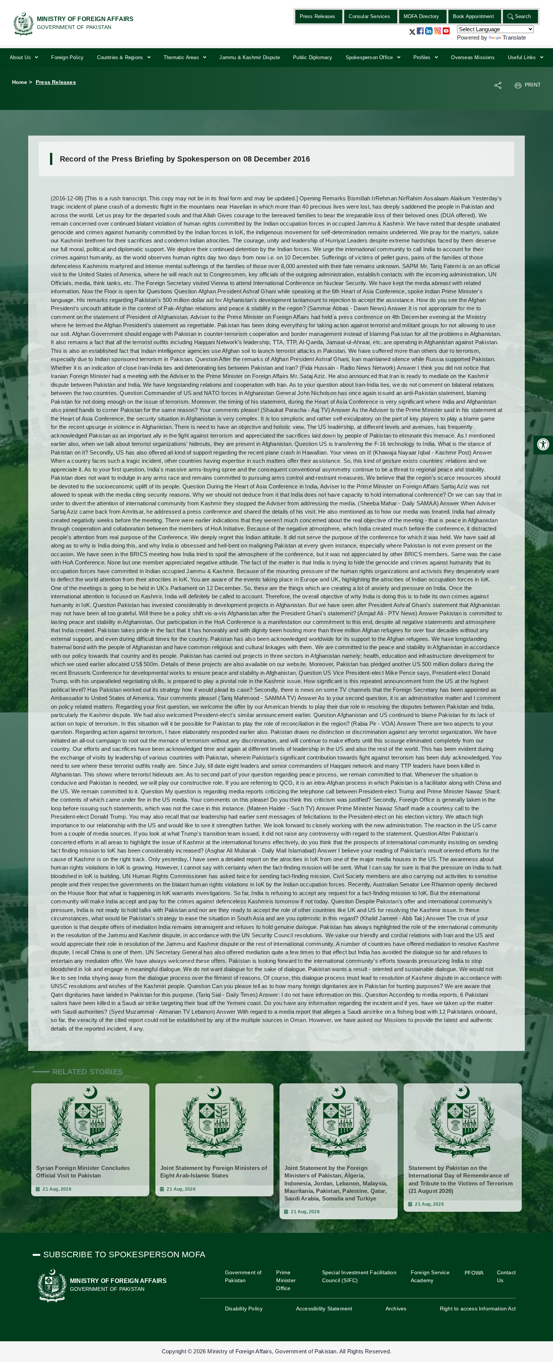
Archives (396, 1309)
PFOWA (474, 1273)
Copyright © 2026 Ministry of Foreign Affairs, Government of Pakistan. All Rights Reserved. (276, 1351)
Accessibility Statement (324, 1309)
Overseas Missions (472, 57)
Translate (514, 37)
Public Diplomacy (312, 57)
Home (19, 82)
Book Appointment (473, 16)
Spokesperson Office (370, 57)
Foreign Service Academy (430, 1276)
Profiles (422, 57)
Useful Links (523, 57)
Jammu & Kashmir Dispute (249, 57)
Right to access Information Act (478, 1309)
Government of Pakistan (243, 1276)
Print (533, 85)
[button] (412, 34)
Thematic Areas (182, 57)
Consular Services (369, 16)
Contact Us (506, 1276)
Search (523, 16)
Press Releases (318, 16)
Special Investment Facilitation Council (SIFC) (359, 1276)
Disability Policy (244, 1309)
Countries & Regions (121, 57)
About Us (21, 57)
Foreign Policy (67, 57)
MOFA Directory (421, 16)
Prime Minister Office (286, 1280)
